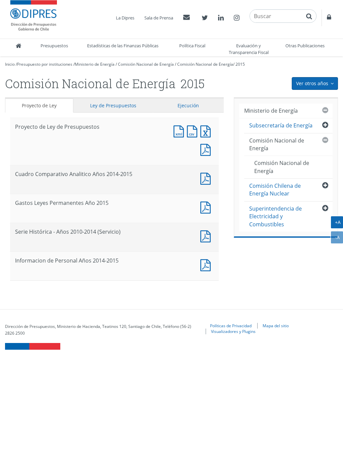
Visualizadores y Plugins (233, 331)
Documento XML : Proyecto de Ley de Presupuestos (180, 130)
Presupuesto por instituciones (44, 64)
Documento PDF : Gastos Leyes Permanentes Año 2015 (207, 206)
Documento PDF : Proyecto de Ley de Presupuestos (207, 149)
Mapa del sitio (276, 325)
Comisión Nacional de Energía (146, 64)
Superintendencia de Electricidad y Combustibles (275, 216)
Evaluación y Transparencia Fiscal (249, 49)
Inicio (10, 64)
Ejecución (188, 105)
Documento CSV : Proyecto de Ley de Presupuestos (193, 130)
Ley (113, 105)
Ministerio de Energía (95, 64)
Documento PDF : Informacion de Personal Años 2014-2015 (207, 264)
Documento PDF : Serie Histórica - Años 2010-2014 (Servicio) (207, 235)
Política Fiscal (192, 46)
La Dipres (125, 18)
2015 (240, 64)
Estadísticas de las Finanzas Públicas (122, 46)
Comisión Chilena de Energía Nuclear (275, 189)
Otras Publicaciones (305, 46)
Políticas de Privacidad (231, 325)
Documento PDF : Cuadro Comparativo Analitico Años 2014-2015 (207, 177)
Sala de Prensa (158, 18)
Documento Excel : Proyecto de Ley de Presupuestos (207, 130)
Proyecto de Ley (39, 105)
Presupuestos (54, 46)
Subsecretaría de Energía (281, 125)
